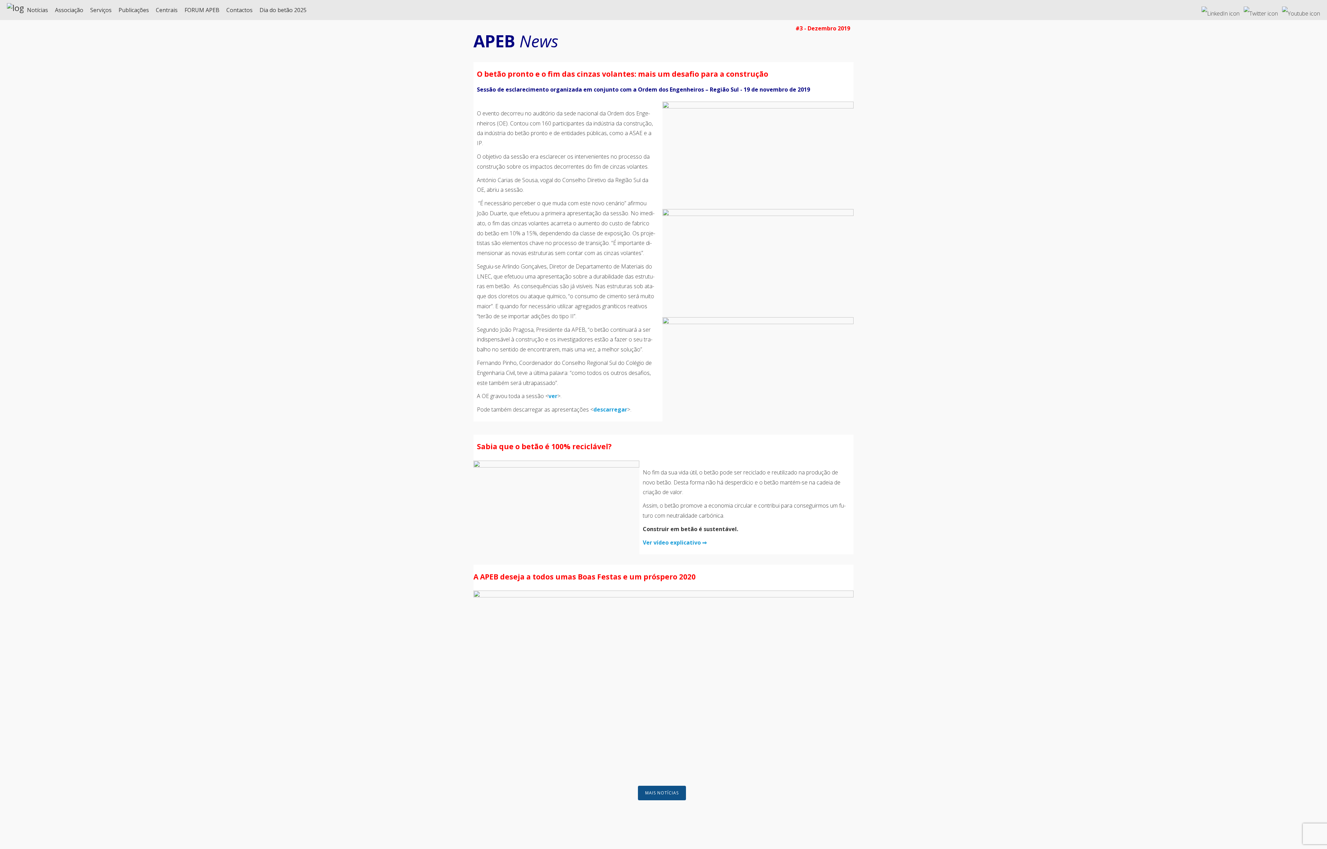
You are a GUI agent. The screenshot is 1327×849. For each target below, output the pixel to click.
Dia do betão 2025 (283, 10)
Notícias (37, 10)
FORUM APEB (202, 10)
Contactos (239, 10)
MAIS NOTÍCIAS (662, 793)
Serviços (101, 10)
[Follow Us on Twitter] (1261, 11)
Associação (69, 10)
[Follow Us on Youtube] (1301, 11)
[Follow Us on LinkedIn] (1221, 11)
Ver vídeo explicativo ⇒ (675, 542)
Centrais (167, 10)
